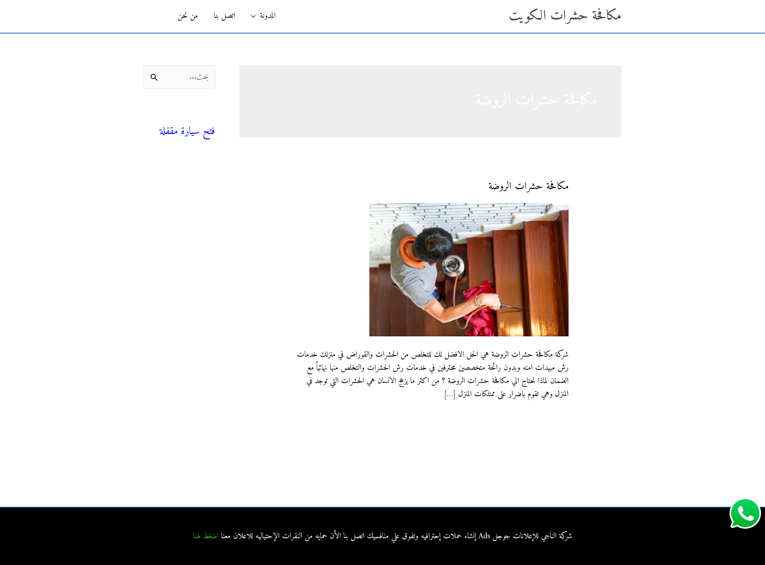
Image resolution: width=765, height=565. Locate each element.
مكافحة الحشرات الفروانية (182, 362)
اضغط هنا (206, 536)
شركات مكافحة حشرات (183, 204)
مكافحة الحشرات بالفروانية (181, 277)
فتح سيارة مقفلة (187, 131)
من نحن (188, 16)
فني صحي (200, 118)
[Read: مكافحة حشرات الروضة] (469, 270)
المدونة (268, 16)
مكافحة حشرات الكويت (565, 16)
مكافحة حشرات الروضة (528, 187)
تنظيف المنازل (197, 187)
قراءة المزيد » (552, 419)
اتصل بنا (224, 16)
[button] (156, 16)
